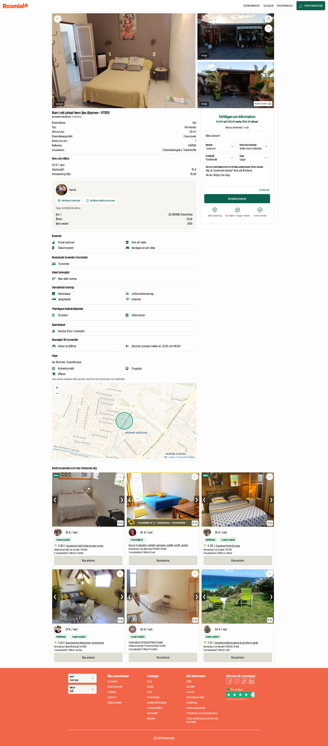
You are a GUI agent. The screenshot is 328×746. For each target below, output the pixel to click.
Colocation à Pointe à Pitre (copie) (146, 642)
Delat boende (115, 686)
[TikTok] (244, 681)
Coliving (112, 692)
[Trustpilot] (240, 699)
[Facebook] (229, 681)
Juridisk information (157, 702)
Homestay (113, 681)
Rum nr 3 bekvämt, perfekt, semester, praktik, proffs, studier (158, 545)
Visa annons (88, 560)
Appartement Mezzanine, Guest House (85, 642)
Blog (149, 681)
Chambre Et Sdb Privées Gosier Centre (84, 546)
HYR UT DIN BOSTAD (313, 5)
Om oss (190, 692)
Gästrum (112, 697)
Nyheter (151, 718)
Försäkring (192, 702)
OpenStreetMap (187, 457)
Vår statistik (152, 713)
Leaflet (170, 457)
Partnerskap (153, 697)
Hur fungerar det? (195, 697)
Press (149, 692)
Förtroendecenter (196, 708)
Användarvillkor (155, 708)
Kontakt (191, 686)
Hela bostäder (115, 702)
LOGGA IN (268, 5)
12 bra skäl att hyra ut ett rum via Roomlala (202, 720)
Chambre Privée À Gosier (228, 546)
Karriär (150, 686)
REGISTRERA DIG (285, 5)
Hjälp (189, 681)
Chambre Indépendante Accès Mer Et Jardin (236, 642)
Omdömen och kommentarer (202, 713)
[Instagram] (236, 681)
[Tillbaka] (58, 23)
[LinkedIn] (252, 681)
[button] (57, 388)
